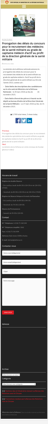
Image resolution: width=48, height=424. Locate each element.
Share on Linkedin (29, 120)
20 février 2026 (8, 64)
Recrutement (7, 39)
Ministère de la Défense (11, 412)
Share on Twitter (23, 120)
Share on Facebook (18, 120)
